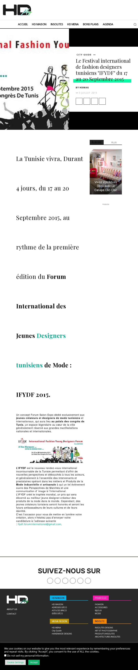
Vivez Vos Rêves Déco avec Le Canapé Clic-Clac (105, 186)
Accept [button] (34, 662)
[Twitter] (88, 581)
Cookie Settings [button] (15, 662)
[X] (86, 101)
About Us (12, 609)
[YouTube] (80, 581)
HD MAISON (58, 598)
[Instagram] (65, 581)
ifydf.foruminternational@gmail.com (39, 524)
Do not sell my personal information (27, 655)
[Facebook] (79, 101)
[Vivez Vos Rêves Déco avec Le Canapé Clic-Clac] (106, 171)
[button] (135, 24)
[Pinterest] (94, 101)
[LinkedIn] (73, 581)
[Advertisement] (76, 10)
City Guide (84, 55)
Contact (11, 613)
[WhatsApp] (102, 101)
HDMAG (84, 87)
